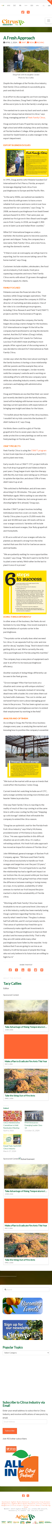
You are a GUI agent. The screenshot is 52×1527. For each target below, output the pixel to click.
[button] (48, 21)
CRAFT (23, 42)
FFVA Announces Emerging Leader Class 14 (33, 1125)
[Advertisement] (23, 1377)
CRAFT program (38, 450)
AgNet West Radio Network (23, 1503)
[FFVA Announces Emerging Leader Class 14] (34, 1116)
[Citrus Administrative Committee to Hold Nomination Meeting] (12, 1116)
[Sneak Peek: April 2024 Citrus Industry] (12, 1139)
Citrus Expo (16, 1505)
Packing (40, 42)
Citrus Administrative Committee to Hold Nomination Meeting (11, 1125)
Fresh (31, 42)
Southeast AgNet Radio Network (16, 1502)
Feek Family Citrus (36, 117)
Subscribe (9, 1430)
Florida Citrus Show (31, 1505)
